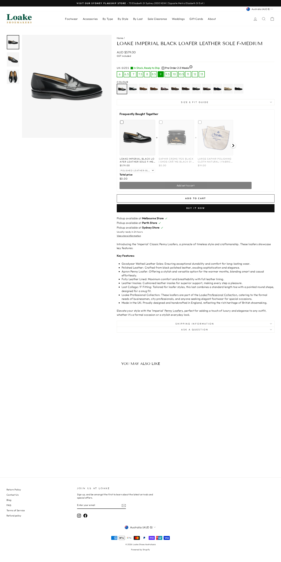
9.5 (167, 74)
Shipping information (194, 323)
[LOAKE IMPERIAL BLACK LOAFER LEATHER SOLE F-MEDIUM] (122, 89)
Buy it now (195, 208)
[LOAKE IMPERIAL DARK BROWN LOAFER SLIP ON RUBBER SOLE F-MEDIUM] (165, 89)
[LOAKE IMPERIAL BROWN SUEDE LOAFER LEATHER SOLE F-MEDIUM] (144, 89)
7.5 (140, 74)
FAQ (9, 505)
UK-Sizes (155, 67)
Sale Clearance (157, 18)
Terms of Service (16, 510)
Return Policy (14, 489)
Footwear (71, 18)
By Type (108, 18)
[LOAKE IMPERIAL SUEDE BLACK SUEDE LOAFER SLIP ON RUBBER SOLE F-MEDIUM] (239, 89)
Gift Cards (196, 18)
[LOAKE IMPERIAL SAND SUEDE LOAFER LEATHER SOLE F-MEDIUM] (228, 89)
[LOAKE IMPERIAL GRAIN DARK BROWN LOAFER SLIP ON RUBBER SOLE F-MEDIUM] (207, 89)
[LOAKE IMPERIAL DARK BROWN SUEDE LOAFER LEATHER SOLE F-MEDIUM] (175, 89)
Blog (9, 500)
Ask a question (194, 329)
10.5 (181, 74)
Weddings (178, 18)
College (133, 287)
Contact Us (13, 494)
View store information (129, 235)
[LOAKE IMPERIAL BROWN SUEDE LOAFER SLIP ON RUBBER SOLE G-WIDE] (154, 89)
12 (195, 74)
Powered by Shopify (140, 549)
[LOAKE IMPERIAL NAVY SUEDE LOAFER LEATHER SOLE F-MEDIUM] (218, 89)
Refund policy (14, 515)
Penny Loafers (174, 310)
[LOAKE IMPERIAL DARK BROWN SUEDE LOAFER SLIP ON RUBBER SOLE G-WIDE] (186, 89)
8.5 (154, 74)
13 (202, 74)
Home (120, 38)
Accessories (90, 18)
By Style (123, 18)
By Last (138, 18)
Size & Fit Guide (195, 102)
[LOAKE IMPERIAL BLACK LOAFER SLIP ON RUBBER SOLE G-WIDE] (133, 89)
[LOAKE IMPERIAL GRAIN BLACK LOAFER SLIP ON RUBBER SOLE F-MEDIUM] (196, 89)
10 (174, 74)
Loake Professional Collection (218, 295)
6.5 (127, 74)
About (212, 18)
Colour (122, 82)
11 (188, 74)
